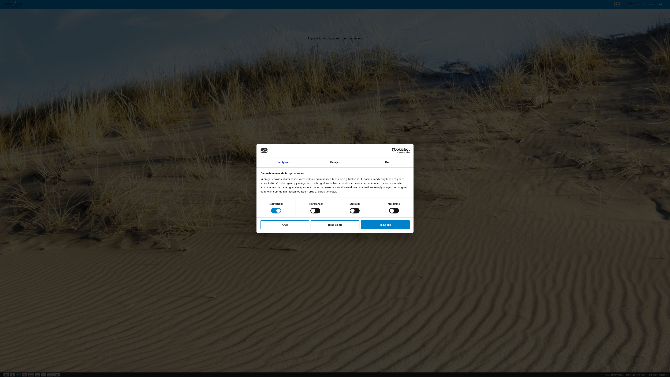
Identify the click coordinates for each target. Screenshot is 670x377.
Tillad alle (385, 224)
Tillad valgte (335, 224)
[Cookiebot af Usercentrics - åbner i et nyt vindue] (394, 150)
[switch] (315, 210)
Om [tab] (387, 162)
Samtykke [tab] (283, 162)
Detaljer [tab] (335, 162)
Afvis (285, 224)
